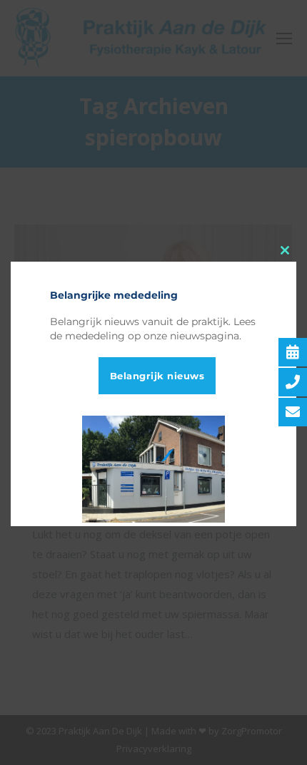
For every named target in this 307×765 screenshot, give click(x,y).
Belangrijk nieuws (157, 375)
